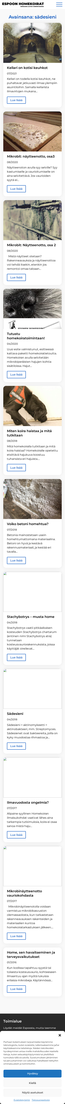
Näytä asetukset (32, 1092)
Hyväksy (32, 1073)
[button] (60, 1035)
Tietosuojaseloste (41, 1100)
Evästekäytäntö (22, 1100)
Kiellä (32, 1083)
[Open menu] (59, 4)
